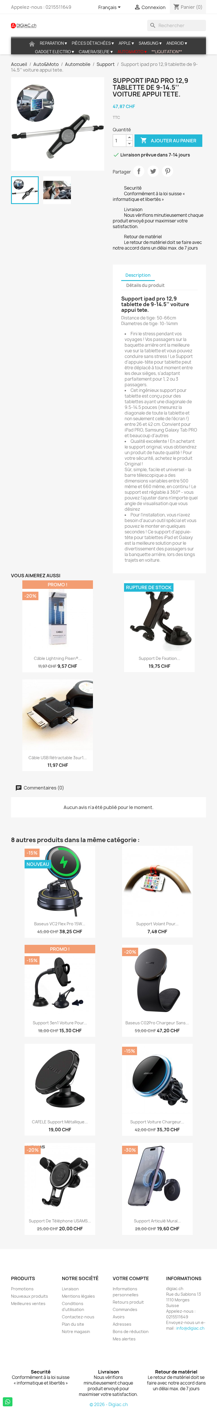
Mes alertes (124, 1339)
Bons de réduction (131, 1331)
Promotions (22, 1288)
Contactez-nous (78, 1316)
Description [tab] (138, 275)
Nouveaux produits (29, 1296)
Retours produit (128, 1302)
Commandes (125, 1309)
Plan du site (73, 1324)
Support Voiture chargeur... (157, 1122)
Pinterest (167, 171)
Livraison (70, 1288)
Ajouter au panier (168, 140)
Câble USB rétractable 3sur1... (58, 757)
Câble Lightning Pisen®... (58, 658)
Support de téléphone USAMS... (60, 1221)
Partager (138, 171)
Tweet (153, 171)
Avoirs (119, 1316)
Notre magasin (76, 1331)
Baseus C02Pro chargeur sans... (157, 1022)
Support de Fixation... (159, 658)
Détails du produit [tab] (145, 285)
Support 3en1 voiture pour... (60, 1022)
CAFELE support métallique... (60, 1122)
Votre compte (131, 1278)
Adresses (122, 1324)
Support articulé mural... (157, 1221)
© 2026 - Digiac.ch (109, 1404)
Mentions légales (78, 1296)
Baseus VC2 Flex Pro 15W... (59, 923)
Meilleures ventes (28, 1303)
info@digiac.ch (190, 1328)
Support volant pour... (157, 923)
